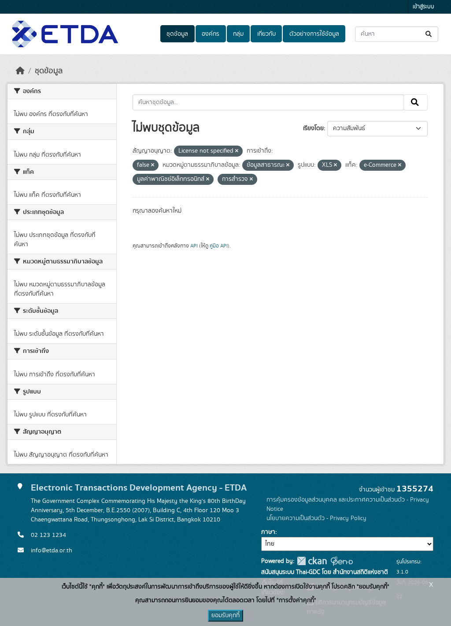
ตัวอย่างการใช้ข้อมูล (314, 34)
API (194, 246)
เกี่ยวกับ (266, 34)
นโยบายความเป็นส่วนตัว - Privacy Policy (316, 518)
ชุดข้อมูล (177, 34)
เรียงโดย (313, 128)
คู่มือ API (219, 246)
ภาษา (268, 532)
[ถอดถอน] (236, 151)
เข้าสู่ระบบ (423, 7)
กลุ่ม (238, 34)
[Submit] (429, 34)
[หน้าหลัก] (20, 71)
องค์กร (210, 34)
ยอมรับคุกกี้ (225, 615)
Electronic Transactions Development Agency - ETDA (139, 487)
